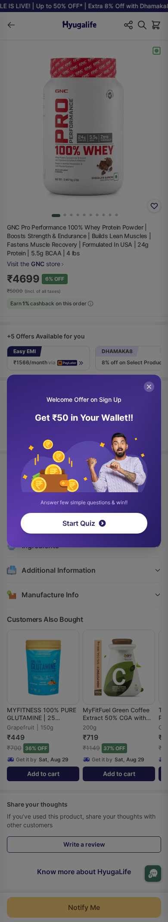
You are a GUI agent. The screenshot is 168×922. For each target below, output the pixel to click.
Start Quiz (78, 523)
